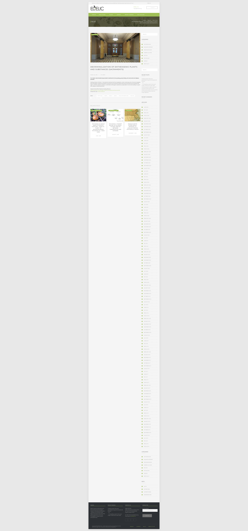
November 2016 (147, 393)
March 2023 (146, 182)
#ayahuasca (100, 95)
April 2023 (146, 179)
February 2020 (147, 285)
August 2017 (147, 368)
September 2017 (147, 365)
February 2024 (147, 151)
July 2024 (146, 137)
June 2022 (146, 207)
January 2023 (147, 187)
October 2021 (147, 229)
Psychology (147, 58)
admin (103, 74)
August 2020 (147, 268)
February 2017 (147, 385)
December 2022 (147, 190)
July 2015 (146, 438)
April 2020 (146, 279)
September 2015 (147, 432)
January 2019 (147, 321)
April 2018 (146, 346)
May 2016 (146, 410)
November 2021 (147, 226)
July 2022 (146, 204)
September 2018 (147, 332)
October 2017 (147, 363)
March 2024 (146, 148)
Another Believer (101, 91)
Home (144, 20)
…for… (143, 82)
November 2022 (147, 193)
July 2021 (146, 237)
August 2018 (147, 335)
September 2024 (147, 132)
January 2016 (147, 421)
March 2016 (146, 415)
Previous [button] (138, 106)
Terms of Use (151, 526)
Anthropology (113, 110)
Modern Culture (97, 110)
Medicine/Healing (148, 49)
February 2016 (147, 418)
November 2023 (147, 160)
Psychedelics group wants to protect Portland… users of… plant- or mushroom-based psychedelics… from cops (98, 128)
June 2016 (146, 407)
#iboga (115, 95)
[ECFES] (97, 8)
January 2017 (147, 388)
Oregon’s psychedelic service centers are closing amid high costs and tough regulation (150, 91)
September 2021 (147, 232)
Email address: (145, 508)
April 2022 (146, 212)
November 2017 (147, 360)
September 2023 (147, 165)
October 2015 (147, 429)
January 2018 (147, 354)
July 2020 (146, 271)
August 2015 (147, 435)
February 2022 (147, 218)
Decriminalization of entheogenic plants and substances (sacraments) (105, 90)
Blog (149, 20)
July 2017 (146, 371)
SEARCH (156, 35)
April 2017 (146, 379)
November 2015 (147, 427)
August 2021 (147, 235)
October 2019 (147, 296)
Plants (111, 14)
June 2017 (146, 374)
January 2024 (147, 154)
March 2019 (146, 315)
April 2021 (146, 246)
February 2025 (147, 118)
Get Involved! (140, 14)
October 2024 (147, 129)
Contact (138, 526)
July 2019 (146, 304)
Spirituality (146, 63)
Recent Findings (129, 14)
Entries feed (147, 489)
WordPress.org (147, 494)
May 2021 (146, 243)
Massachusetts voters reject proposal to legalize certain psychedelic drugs (132, 126)
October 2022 (147, 196)
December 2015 (147, 424)
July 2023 (146, 171)
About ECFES (102, 14)
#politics (132, 95)
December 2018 (147, 324)
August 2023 (147, 168)
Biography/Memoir (148, 47)
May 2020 (146, 276)
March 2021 (146, 249)
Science (145, 61)
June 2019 (146, 307)
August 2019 (147, 301)
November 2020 (147, 260)
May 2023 (146, 176)
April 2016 (146, 413)
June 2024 (146, 140)
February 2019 (147, 318)
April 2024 (146, 146)
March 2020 (146, 282)
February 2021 (147, 251)
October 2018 (147, 329)
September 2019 (147, 299)
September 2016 (147, 399)
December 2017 (147, 357)
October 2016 (147, 396)
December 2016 (147, 390)
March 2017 (146, 382)
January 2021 (147, 254)
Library (119, 14)
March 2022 (146, 215)
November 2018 (147, 326)
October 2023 (147, 162)
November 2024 (147, 126)
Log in (145, 486)
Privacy (132, 526)
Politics (155, 20)
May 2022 (146, 210)
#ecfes (105, 95)
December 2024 (147, 123)
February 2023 (147, 185)
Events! (94, 14)
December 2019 (147, 290)
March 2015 (146, 446)
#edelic (110, 95)
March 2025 (146, 115)
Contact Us (133, 516)
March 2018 (146, 349)
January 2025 (147, 121)
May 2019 (146, 310)
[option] (98, 123)
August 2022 (147, 201)
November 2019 (147, 293)
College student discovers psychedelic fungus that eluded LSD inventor (149, 80)
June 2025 (146, 107)
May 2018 (146, 343)
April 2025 (146, 112)
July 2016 (146, 404)
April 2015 (146, 443)
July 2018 (146, 338)
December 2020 (147, 257)
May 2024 (146, 143)
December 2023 (147, 157)
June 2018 (146, 340)
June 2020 (146, 274)
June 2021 (146, 240)
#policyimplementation (123, 95)
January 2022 (147, 221)
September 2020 (147, 265)
